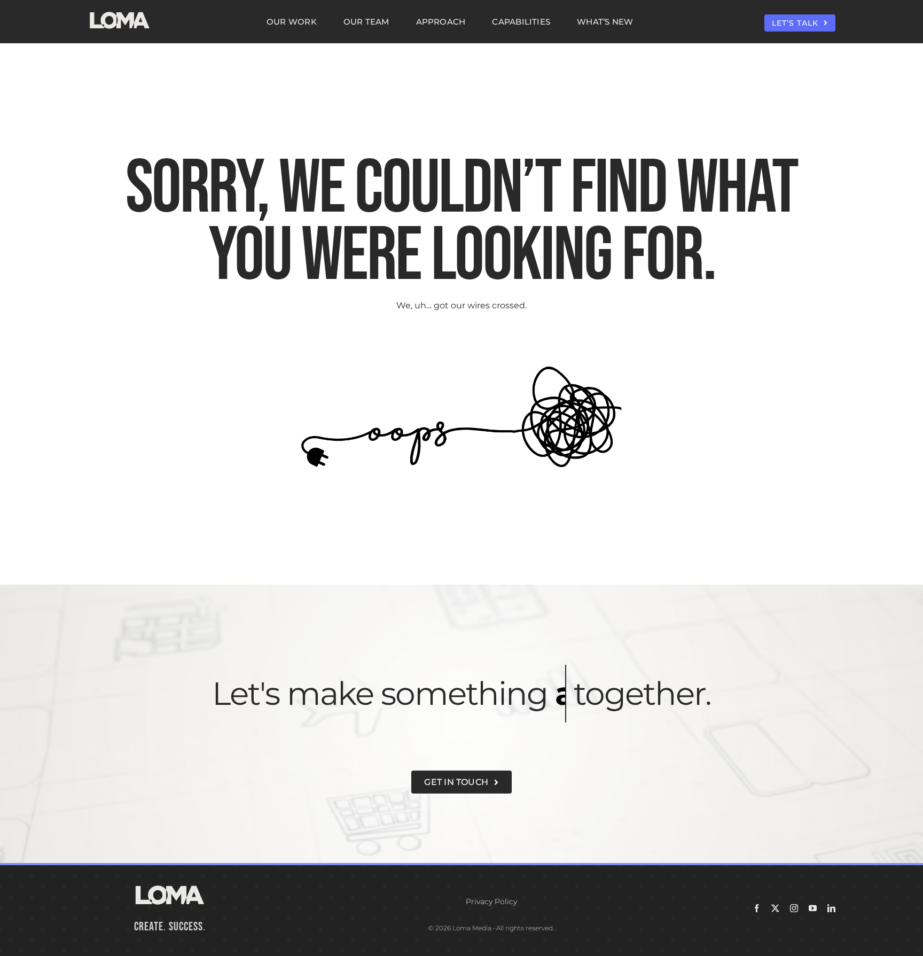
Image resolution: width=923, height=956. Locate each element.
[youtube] (813, 908)
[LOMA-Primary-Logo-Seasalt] (120, 12)
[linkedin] (831, 908)
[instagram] (794, 908)
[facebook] (757, 908)
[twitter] (775, 908)
